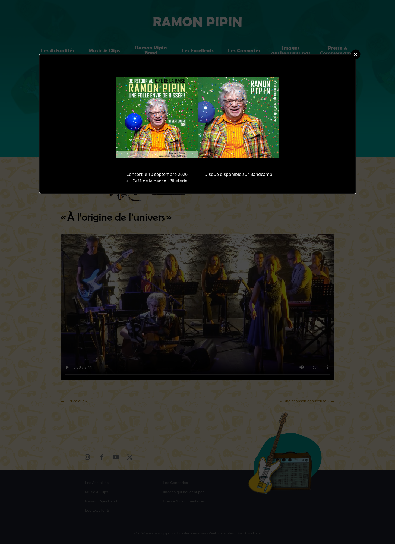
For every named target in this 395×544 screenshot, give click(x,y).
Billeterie (178, 181)
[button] (355, 54)
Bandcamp (261, 174)
